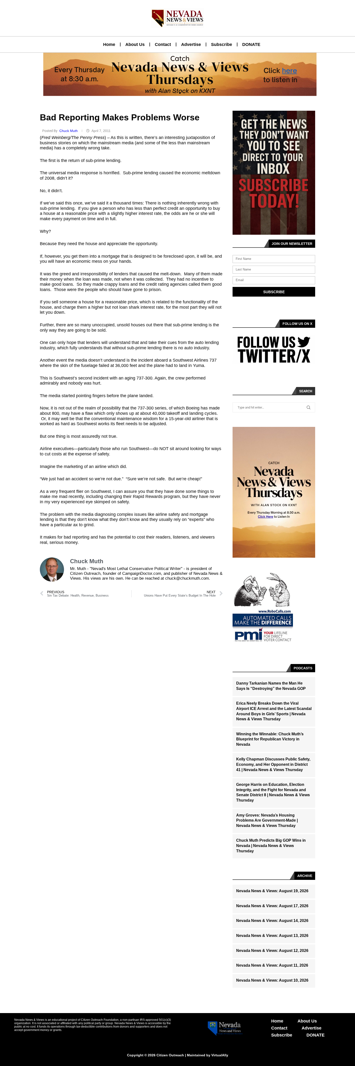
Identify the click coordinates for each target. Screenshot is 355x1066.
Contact (163, 44)
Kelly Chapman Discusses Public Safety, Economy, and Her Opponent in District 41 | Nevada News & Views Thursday (273, 764)
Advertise (191, 44)
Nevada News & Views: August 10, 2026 (272, 980)
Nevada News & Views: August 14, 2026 (272, 921)
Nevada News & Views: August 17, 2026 (272, 906)
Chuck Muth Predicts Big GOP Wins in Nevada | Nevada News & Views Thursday (271, 845)
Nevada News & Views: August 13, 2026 (272, 936)
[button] (175, 93)
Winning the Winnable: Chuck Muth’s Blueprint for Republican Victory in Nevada (270, 739)
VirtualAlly (219, 1055)
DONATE (251, 44)
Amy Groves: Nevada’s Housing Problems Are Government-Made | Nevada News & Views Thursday (267, 820)
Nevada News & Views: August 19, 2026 (272, 891)
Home (109, 44)
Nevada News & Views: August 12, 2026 (272, 951)
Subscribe (221, 44)
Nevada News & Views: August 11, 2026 (272, 965)
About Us (135, 44)
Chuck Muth (69, 131)
